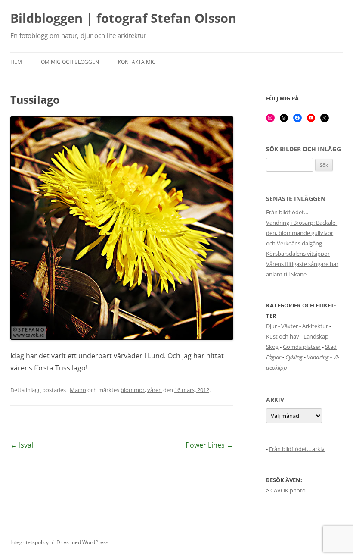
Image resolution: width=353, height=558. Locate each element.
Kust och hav (282, 336)
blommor (133, 390)
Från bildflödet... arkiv (297, 449)
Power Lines (209, 445)
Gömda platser (302, 347)
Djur (271, 326)
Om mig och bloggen (70, 62)
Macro (78, 390)
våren (154, 390)
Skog (272, 347)
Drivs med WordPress (82, 542)
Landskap (315, 336)
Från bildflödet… (287, 212)
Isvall (22, 445)
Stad (331, 347)
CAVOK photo (288, 490)
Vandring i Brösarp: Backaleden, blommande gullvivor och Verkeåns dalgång (301, 233)
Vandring (318, 357)
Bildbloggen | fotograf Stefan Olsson (123, 18)
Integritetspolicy (29, 542)
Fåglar (273, 357)
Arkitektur (315, 326)
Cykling (294, 357)
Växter (289, 326)
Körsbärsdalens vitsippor (298, 253)
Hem (16, 62)
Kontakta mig (137, 62)
